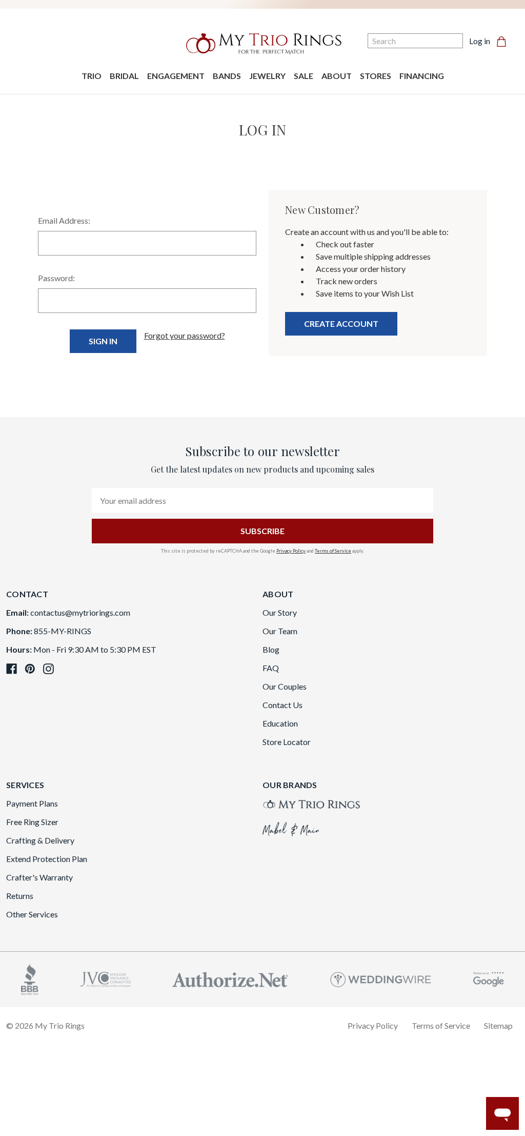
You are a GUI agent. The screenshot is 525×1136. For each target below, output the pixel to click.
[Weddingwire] (380, 978)
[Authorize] (230, 978)
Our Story (279, 612)
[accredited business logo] (29, 978)
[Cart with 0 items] (504, 41)
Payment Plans (32, 803)
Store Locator (286, 742)
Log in (479, 41)
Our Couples (284, 686)
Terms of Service (333, 551)
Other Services (32, 914)
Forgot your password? (184, 335)
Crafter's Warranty (39, 877)
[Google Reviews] (488, 978)
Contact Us (282, 705)
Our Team (279, 631)
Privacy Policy (291, 551)
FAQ (270, 668)
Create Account (341, 323)
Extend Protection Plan (46, 859)
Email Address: (64, 220)
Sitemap (498, 1025)
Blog (270, 649)
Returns (19, 895)
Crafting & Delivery (40, 840)
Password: (56, 278)
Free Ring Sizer (32, 822)
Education (280, 723)
